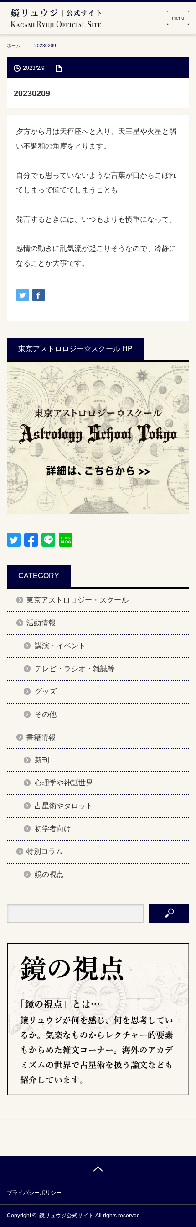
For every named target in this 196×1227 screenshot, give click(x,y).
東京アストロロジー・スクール (77, 600)
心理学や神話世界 (64, 783)
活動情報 (41, 623)
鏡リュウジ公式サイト (66, 1215)
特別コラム (44, 851)
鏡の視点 (49, 874)
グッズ (46, 691)
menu (178, 18)
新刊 (42, 760)
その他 (46, 714)
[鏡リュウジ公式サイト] (55, 18)
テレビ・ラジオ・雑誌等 (75, 668)
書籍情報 (41, 737)
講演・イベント (60, 646)
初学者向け (53, 828)
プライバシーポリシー (34, 1193)
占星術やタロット (64, 806)
